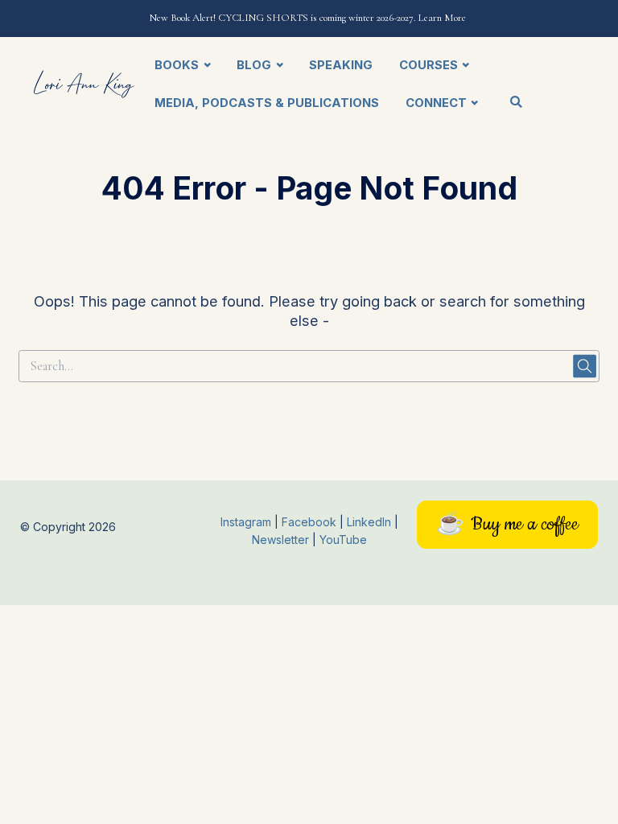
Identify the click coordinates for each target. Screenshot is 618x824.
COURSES (428, 65)
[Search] (516, 103)
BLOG (254, 65)
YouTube (343, 539)
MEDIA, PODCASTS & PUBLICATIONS (266, 103)
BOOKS (176, 65)
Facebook (311, 522)
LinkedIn (370, 522)
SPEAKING (341, 65)
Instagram (245, 522)
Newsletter (282, 539)
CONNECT (436, 103)
